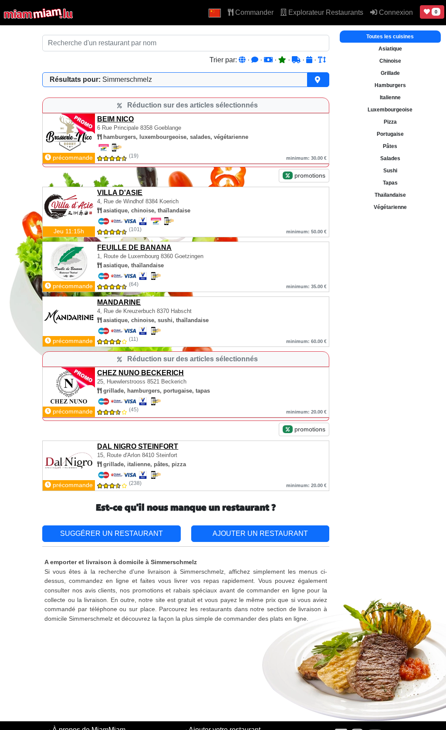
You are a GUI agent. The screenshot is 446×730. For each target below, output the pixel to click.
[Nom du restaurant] (322, 60)
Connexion (395, 12)
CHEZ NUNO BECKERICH (140, 373)
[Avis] (255, 60)
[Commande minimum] (269, 60)
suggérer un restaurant (111, 533)
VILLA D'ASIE (119, 192)
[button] (214, 12)
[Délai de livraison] (297, 60)
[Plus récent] (310, 60)
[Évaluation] (283, 60)
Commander (253, 12)
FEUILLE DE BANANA (134, 247)
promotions (309, 175)
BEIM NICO (115, 119)
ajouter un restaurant (260, 533)
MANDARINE (119, 302)
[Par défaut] (243, 60)
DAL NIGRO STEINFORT (137, 446)
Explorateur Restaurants (325, 12)
